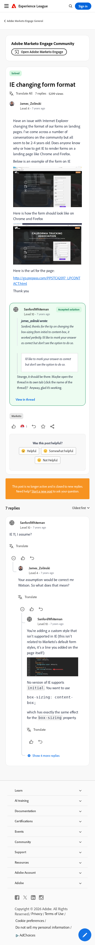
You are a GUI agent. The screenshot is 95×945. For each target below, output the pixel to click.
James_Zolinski (30, 103)
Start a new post (42, 491)
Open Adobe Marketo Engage (42, 52)
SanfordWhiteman (36, 309)
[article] (47, 541)
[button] (24, 93)
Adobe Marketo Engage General (25, 21)
